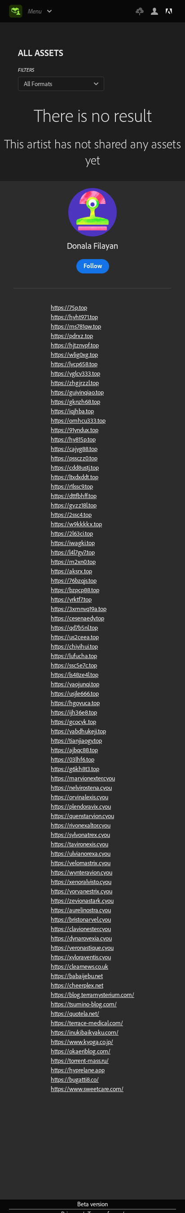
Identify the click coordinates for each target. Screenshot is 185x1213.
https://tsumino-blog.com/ (84, 1004)
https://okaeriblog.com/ (80, 1051)
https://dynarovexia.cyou (81, 938)
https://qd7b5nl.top (74, 628)
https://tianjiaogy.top (76, 740)
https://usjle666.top (75, 693)
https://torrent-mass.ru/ (80, 1061)
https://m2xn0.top (73, 562)
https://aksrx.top (71, 571)
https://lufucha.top (74, 656)
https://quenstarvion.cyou (82, 816)
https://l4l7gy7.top (73, 552)
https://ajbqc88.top (74, 750)
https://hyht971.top (74, 317)
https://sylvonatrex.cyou (80, 835)
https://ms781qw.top (76, 326)
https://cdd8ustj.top (75, 468)
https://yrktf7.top (71, 599)
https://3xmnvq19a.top (78, 609)
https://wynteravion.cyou (81, 872)
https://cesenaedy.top (77, 618)
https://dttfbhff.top (74, 496)
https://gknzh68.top (75, 402)
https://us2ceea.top (75, 637)
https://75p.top (69, 307)
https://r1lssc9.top (72, 486)
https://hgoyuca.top (75, 703)
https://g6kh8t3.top (75, 769)
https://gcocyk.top (73, 722)
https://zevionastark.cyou (82, 901)
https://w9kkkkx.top (76, 524)
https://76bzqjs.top (74, 580)
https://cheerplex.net (77, 985)
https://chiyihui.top (74, 646)
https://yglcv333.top (75, 373)
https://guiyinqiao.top (77, 392)
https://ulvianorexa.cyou (80, 853)
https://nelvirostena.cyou (81, 788)
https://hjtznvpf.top (75, 345)
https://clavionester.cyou (81, 929)
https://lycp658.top (74, 364)
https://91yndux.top (74, 430)
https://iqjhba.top (72, 411)
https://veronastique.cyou (82, 948)
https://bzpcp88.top (75, 590)
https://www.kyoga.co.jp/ (82, 1042)
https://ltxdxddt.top (74, 477)
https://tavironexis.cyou (79, 844)
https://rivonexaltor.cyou (80, 825)
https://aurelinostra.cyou (81, 910)
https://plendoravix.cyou (81, 806)
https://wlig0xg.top (74, 355)
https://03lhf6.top (72, 759)
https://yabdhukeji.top (78, 731)
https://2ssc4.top (71, 515)
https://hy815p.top (73, 439)
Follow (93, 266)
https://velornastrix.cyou (80, 863)
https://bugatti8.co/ (75, 1079)
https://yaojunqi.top (75, 684)
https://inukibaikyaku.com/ (85, 1032)
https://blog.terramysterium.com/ (92, 995)
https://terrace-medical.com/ (87, 1023)
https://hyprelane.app (78, 1070)
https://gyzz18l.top (74, 505)
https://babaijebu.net (77, 976)
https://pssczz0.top (74, 458)
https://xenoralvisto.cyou (81, 882)
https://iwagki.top (73, 543)
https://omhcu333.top (78, 420)
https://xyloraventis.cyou (81, 957)
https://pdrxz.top (72, 336)
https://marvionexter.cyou (83, 778)
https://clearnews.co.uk (79, 966)
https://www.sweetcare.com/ (87, 1089)
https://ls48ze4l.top (74, 675)
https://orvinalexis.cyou (79, 797)
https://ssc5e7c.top (74, 665)
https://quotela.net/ (75, 1013)
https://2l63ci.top (72, 533)
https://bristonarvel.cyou (81, 919)
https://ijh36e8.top (74, 712)
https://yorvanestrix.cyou (81, 891)
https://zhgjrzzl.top (75, 383)
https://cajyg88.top (74, 449)
